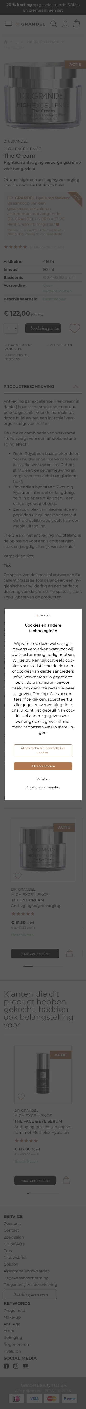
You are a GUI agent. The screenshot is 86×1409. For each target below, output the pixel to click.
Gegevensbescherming (43, 787)
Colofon (43, 779)
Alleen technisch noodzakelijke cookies (43, 750)
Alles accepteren (43, 766)
